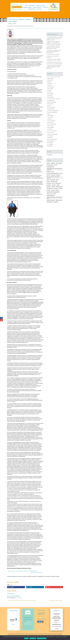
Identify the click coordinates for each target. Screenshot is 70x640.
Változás (14, 23)
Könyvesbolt (32, 5)
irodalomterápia (50, 108)
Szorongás (49, 144)
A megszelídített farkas (50, 166)
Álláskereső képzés (59, 200)
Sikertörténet (49, 135)
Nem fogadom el (33, 638)
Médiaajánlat (32, 9)
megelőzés (53, 186)
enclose (48, 179)
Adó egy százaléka (59, 163)
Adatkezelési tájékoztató (41, 613)
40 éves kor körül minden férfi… (52, 76)
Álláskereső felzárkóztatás (51, 200)
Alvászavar (49, 83)
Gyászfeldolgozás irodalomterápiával (53, 59)
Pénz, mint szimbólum (51, 130)
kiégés (48, 113)
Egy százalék (53, 175)
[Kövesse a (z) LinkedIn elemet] (40, 622)
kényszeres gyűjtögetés (51, 112)
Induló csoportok (40, 5)
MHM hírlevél (49, 122)
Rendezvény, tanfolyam (51, 134)
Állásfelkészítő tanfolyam (50, 195)
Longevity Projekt (37, 7)
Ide (25, 621)
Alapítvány (45, 7)
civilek (52, 171)
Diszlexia (48, 92)
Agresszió (49, 80)
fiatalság (57, 179)
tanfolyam (57, 190)
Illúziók (48, 105)
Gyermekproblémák (50, 102)
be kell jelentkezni (19, 597)
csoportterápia (49, 86)
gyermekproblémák (54, 181)
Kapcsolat (38, 9)
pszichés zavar (49, 132)
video (51, 193)
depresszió (48, 175)
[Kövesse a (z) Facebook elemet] (38, 622)
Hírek (26, 5)
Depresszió (49, 88)
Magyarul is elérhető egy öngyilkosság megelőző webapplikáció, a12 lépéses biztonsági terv (53, 67)
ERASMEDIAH (49, 97)
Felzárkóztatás (52, 179)
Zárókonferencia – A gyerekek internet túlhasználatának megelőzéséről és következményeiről (53, 51)
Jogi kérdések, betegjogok (51, 110)
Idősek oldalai (49, 103)
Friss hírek (48, 181)
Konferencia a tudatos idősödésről (53, 54)
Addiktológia (49, 78)
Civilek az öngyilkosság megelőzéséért (53, 173)
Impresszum (41, 610)
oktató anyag (49, 125)
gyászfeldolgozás (50, 100)
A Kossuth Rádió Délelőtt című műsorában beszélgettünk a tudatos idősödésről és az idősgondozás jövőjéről (54, 38)
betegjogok (48, 171)
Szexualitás (49, 142)
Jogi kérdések (49, 185)
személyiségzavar (50, 140)
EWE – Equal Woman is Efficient (53, 98)
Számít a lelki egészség (51, 139)
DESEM (48, 90)
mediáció (49, 119)
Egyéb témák (49, 93)
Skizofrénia (49, 137)
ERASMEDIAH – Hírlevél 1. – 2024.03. (53, 60)
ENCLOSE (49, 95)
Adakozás (48, 163)
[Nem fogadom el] (68, 637)
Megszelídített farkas (59, 186)
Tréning (48, 193)
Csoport (48, 85)
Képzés (58, 185)
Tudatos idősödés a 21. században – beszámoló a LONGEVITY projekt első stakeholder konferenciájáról (53, 47)
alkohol (48, 81)
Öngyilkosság (49, 127)
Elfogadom (26, 638)
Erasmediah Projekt (27, 7)
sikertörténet (56, 188)
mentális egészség (50, 120)
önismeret (49, 129)
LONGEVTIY (49, 117)
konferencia (54, 185)
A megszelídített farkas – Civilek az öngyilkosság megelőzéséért (54, 169)
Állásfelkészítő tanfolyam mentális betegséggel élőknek (54, 198)
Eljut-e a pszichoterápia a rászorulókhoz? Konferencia (53, 177)
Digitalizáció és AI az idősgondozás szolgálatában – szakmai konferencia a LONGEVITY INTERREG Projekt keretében (53, 43)
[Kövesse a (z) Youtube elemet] (42, 622)
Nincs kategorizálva (50, 124)
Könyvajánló (49, 115)
